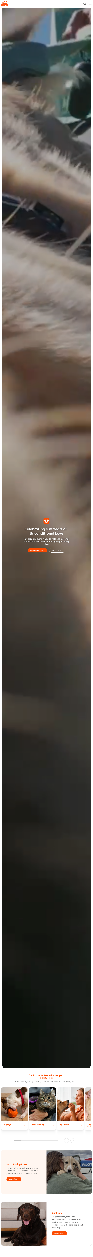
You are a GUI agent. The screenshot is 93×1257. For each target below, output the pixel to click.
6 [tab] (54, 1140)
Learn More (13, 1179)
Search (84, 4)
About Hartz (58, 1233)
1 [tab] (17, 1140)
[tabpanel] (14, 1108)
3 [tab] (32, 1140)
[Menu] (90, 4)
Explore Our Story (36, 550)
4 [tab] (39, 1140)
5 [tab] (47, 1140)
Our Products (56, 550)
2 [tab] (25, 1140)
